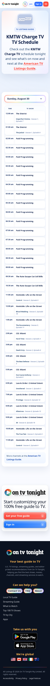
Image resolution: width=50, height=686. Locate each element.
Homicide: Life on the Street (29, 295)
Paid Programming (24, 138)
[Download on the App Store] (25, 645)
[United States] (13, 659)
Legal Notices (35, 678)
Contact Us (14, 590)
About (38, 590)
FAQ (28, 590)
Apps (5, 619)
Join (31, 4)
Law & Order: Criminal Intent (29, 383)
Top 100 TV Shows (12, 610)
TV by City (7, 614)
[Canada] (19, 659)
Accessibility (8, 678)
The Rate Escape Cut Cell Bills (29, 276)
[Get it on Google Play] (25, 636)
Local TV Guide (10, 597)
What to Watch (10, 606)
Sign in (38, 4)
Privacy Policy (21, 678)
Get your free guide (18, 516)
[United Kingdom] (25, 659)
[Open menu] (45, 4)
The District (21, 113)
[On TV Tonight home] (25, 492)
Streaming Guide (11, 601)
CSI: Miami (21, 333)
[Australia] (36, 659)
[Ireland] (31, 659)
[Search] (25, 4)
